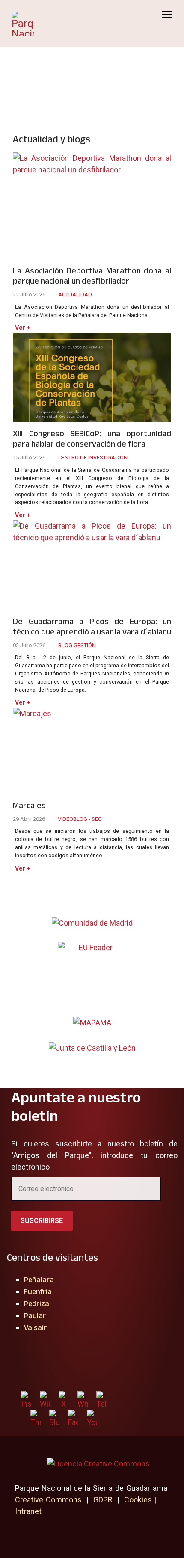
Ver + (22, 328)
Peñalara (39, 1279)
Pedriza (36, 1303)
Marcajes (29, 805)
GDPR (103, 1499)
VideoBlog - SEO (80, 819)
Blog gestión (77, 645)
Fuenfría (38, 1291)
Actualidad (75, 294)
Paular (35, 1315)
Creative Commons (48, 1499)
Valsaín (36, 1327)
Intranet (28, 1511)
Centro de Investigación (93, 457)
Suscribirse (42, 1221)
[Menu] (167, 14)
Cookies (138, 1499)
